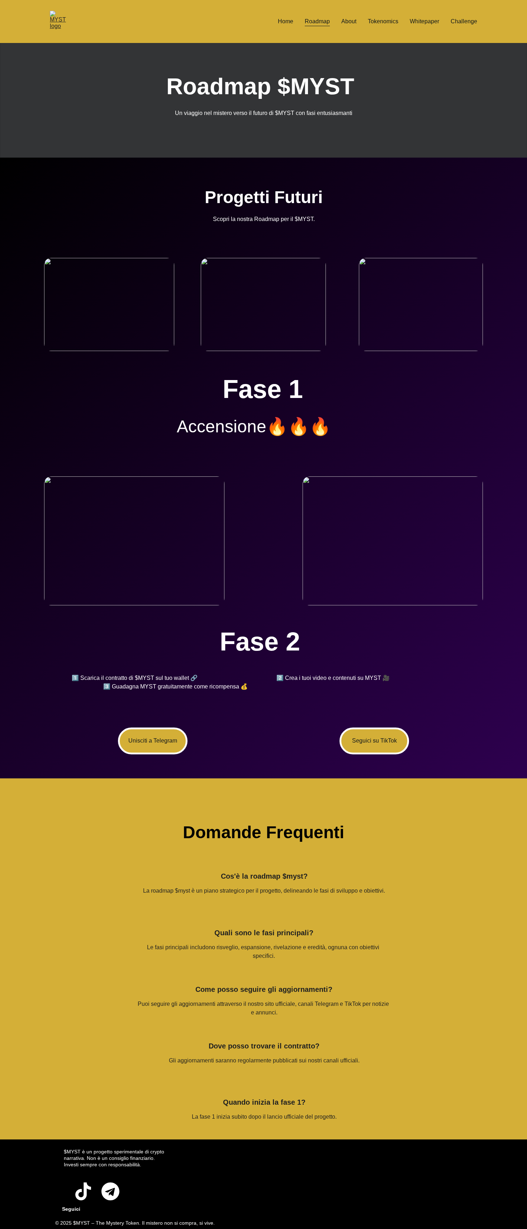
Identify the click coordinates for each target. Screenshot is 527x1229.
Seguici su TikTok (374, 741)
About (348, 21)
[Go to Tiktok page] (83, 1191)
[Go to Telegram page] (110, 1191)
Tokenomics (383, 21)
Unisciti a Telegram (152, 741)
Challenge (464, 21)
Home (285, 21)
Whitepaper (424, 21)
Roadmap (317, 21)
